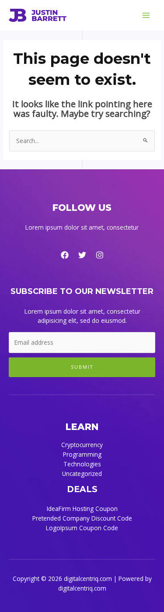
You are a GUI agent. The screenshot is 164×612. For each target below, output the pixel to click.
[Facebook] (65, 255)
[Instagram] (100, 255)
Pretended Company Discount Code (82, 518)
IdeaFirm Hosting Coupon (82, 508)
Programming (82, 454)
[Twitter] (82, 255)
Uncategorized (82, 473)
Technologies (82, 464)
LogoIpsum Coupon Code (82, 528)
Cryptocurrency (82, 445)
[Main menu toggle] (146, 15)
